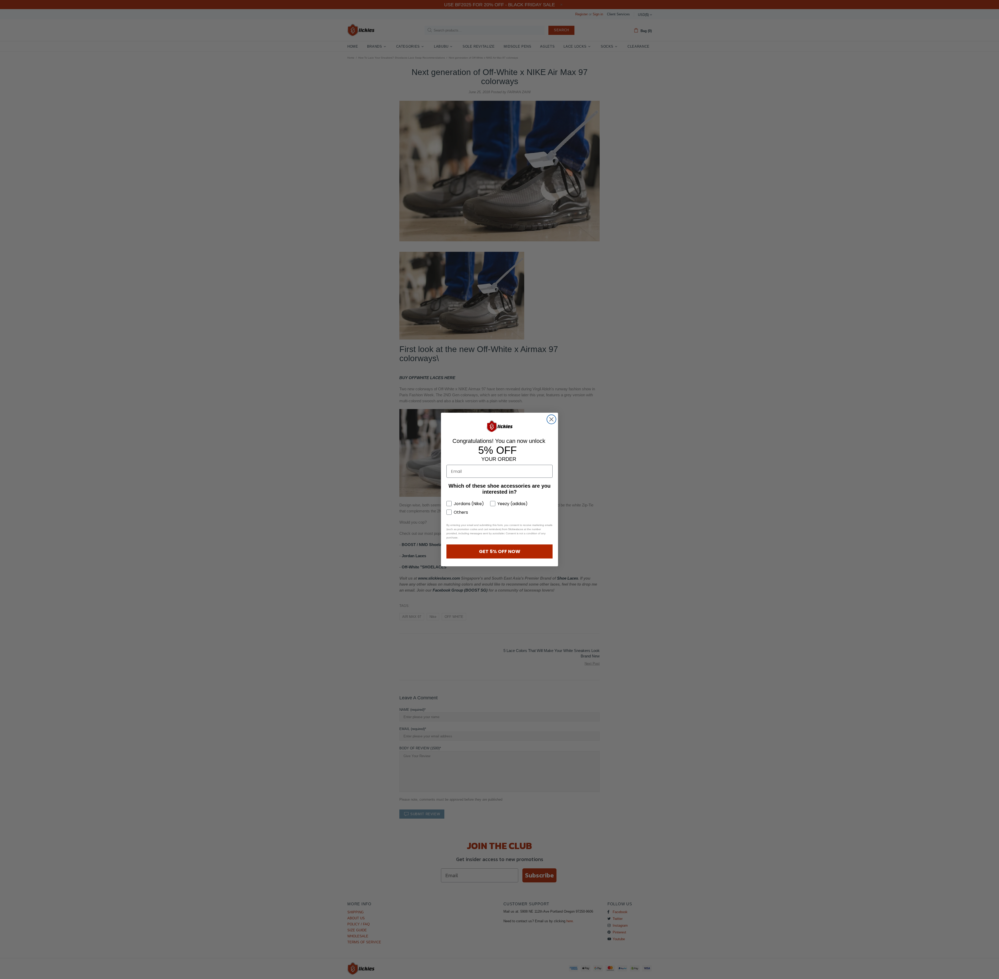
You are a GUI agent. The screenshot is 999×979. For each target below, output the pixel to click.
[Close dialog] (551, 419)
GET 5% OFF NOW (499, 551)
